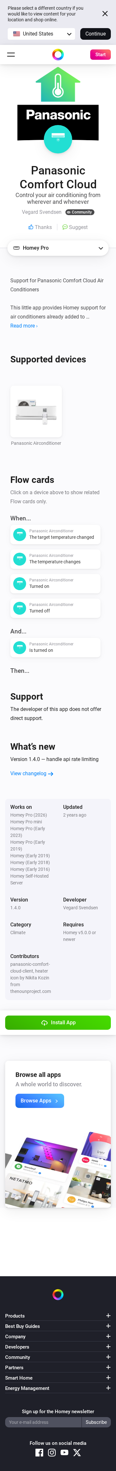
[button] (41, 34)
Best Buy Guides (22, 1326)
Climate (17, 932)
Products (15, 1316)
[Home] (58, 54)
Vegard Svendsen (80, 907)
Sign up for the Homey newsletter (58, 1411)
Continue (95, 34)
